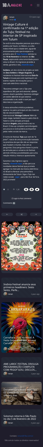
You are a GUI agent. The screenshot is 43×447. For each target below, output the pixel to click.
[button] (31, 189)
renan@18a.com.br (25, 436)
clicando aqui (27, 64)
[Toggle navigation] (38, 5)
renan (11, 17)
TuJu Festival (22, 54)
